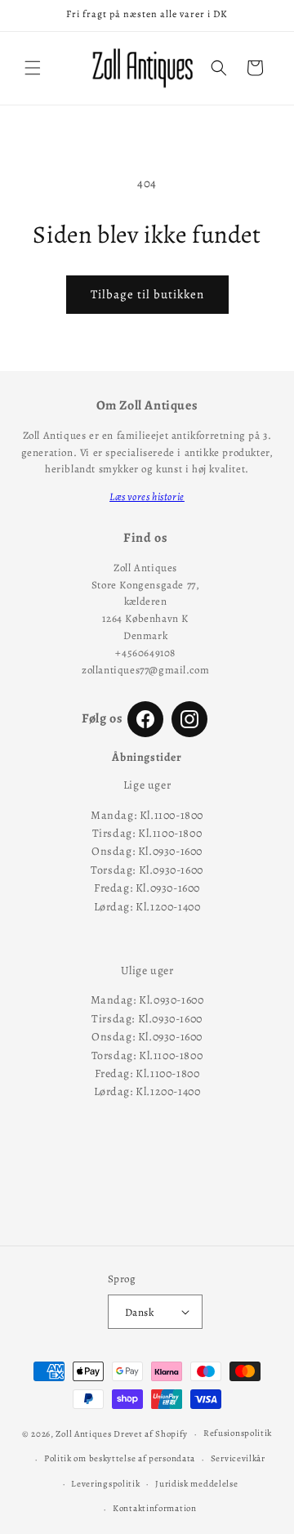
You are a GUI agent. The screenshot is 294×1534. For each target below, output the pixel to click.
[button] (33, 68)
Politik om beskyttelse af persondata (119, 1458)
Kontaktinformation (155, 1508)
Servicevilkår (238, 1458)
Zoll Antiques (83, 1434)
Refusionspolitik (237, 1433)
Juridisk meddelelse (196, 1484)
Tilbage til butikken (147, 294)
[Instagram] (189, 719)
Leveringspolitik (105, 1484)
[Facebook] (145, 719)
